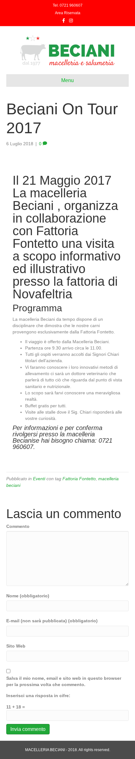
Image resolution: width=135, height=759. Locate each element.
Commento (18, 526)
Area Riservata (67, 13)
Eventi (39, 478)
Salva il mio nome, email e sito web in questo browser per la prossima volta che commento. (63, 681)
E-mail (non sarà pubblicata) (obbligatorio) (52, 620)
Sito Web (15, 645)
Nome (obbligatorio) (27, 595)
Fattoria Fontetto (79, 478)
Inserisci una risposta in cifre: (38, 695)
